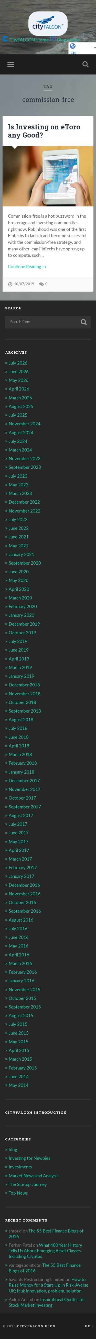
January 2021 (21, 554)
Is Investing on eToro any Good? (44, 130)
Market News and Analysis (33, 1176)
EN (73, 53)
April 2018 (19, 746)
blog (13, 1150)
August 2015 (21, 1016)
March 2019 (20, 668)
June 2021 (19, 537)
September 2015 (25, 1007)
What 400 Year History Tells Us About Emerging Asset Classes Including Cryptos (45, 1251)
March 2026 (20, 398)
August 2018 (21, 720)
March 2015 (20, 1059)
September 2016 (25, 911)
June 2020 (19, 572)
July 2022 (18, 520)
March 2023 (20, 493)
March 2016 (20, 963)
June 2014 (19, 1077)
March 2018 (20, 755)
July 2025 (18, 415)
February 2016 (23, 972)
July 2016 (18, 929)
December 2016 (24, 885)
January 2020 (21, 615)
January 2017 (21, 876)
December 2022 (24, 502)
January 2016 (21, 981)
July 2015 (18, 1024)
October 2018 (22, 702)
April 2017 (19, 850)
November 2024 (24, 424)
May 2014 (18, 1085)
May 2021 (18, 546)
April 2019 (19, 659)
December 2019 (24, 624)
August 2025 (21, 406)
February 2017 (23, 868)
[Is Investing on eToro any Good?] (48, 176)
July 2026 (18, 363)
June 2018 (19, 737)
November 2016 (24, 894)
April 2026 (19, 389)
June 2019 (19, 650)
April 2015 (19, 1050)
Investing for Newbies (29, 1158)
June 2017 (19, 833)
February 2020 (23, 607)
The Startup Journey (28, 1184)
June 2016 (19, 937)
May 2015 (18, 1042)
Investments (20, 1167)
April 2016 (19, 955)
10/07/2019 (24, 284)
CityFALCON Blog (36, 1326)
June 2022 (19, 528)
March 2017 (20, 859)
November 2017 (24, 789)
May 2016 (18, 946)
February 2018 (23, 763)
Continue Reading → (27, 267)
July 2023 (18, 476)
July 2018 (18, 728)
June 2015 (19, 1033)
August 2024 (21, 433)
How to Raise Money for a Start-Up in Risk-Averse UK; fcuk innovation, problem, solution (48, 1285)
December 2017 (24, 781)
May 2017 (18, 842)
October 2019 (22, 633)
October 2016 (22, 902)
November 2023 (24, 459)
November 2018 (24, 694)
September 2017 (25, 807)
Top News (18, 1193)
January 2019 (21, 676)
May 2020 (18, 580)
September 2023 (25, 467)
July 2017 (18, 824)
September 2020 (25, 563)
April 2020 (19, 589)
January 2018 (21, 772)
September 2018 (25, 711)
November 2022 (24, 511)
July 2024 (18, 441)
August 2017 (21, 816)
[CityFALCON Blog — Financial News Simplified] (48, 23)
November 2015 (24, 990)
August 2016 (21, 920)
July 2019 (18, 641)
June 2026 (19, 372)
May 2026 (18, 380)
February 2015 (23, 1068)
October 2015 (22, 998)
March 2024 (20, 450)
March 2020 (20, 598)
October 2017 (22, 798)
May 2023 (18, 485)
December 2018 (24, 685)
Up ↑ (89, 1326)
